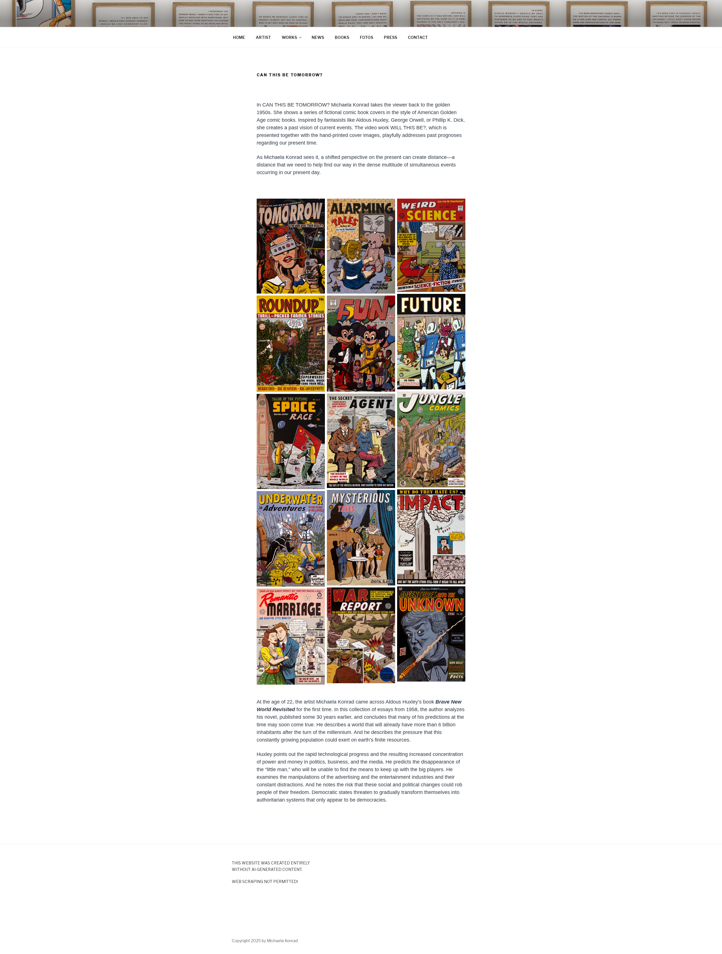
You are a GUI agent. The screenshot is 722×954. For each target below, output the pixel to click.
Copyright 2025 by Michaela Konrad (265, 940)
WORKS (289, 37)
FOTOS (366, 37)
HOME (239, 37)
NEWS (318, 37)
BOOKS (342, 37)
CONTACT (418, 37)
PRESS (390, 37)
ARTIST (263, 37)
